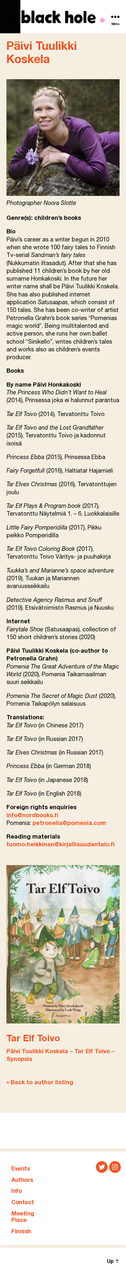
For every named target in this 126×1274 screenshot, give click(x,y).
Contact (22, 1202)
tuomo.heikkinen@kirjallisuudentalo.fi (60, 845)
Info (16, 1191)
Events (20, 1169)
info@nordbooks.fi (32, 816)
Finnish (21, 1232)
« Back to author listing (39, 1083)
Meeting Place (22, 1217)
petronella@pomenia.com (69, 823)
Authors (22, 1180)
